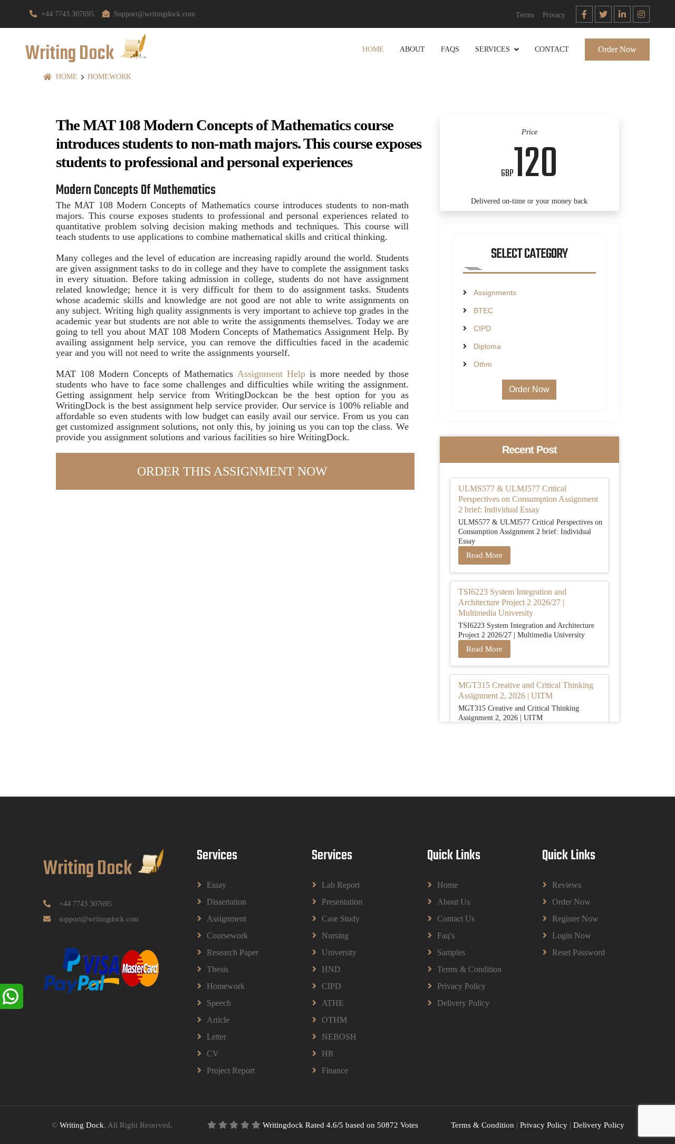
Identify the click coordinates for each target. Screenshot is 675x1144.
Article (218, 1019)
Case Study (341, 918)
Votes (409, 1125)
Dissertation (226, 901)
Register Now (575, 918)
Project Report (231, 1070)
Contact (552, 49)
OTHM (334, 1019)
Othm (483, 364)
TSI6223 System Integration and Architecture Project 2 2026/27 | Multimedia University (512, 602)
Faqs (450, 49)
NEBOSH (339, 1036)
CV (213, 1053)
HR (328, 1053)
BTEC (483, 310)
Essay (216, 884)
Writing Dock (82, 1125)
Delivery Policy (463, 1002)
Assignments (495, 292)
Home (373, 49)
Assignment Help (271, 374)
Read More (484, 555)
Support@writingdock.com (154, 14)
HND (331, 969)
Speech (219, 1002)
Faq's (446, 935)
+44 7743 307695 (67, 14)
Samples (451, 952)
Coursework (227, 935)
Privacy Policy (461, 986)
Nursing (335, 935)
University (339, 952)
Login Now (571, 935)
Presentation (342, 901)
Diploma (487, 346)
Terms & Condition (469, 969)
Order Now (617, 49)
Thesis (217, 969)
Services (492, 49)
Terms (525, 15)
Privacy (554, 15)
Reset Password (578, 952)
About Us (453, 901)
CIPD (482, 328)
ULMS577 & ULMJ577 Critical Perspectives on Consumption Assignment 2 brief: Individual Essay (528, 499)
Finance (335, 1070)
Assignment (226, 918)
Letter (216, 1036)
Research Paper (232, 952)
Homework (109, 77)
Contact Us (456, 918)
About (412, 49)
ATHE (333, 1002)
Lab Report (341, 884)
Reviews (566, 884)
